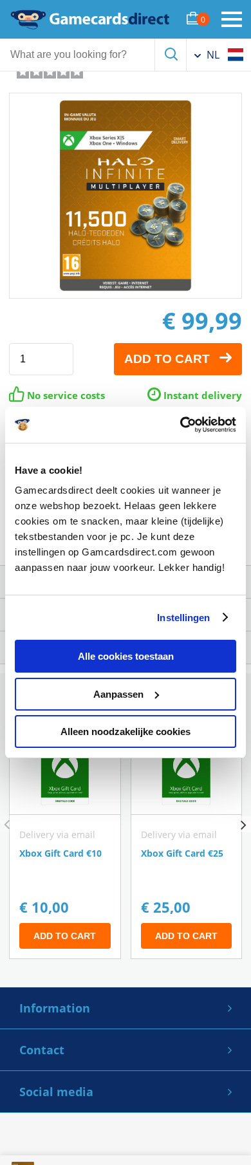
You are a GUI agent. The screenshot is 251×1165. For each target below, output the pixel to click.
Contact (41, 1050)
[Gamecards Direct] (90, 19)
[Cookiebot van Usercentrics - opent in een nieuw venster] (180, 424)
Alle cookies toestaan (126, 656)
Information (54, 1008)
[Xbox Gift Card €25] (186, 842)
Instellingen (183, 617)
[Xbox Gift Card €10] (65, 842)
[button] (243, 824)
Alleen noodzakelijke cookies (125, 731)
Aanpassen (118, 694)
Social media (56, 1091)
